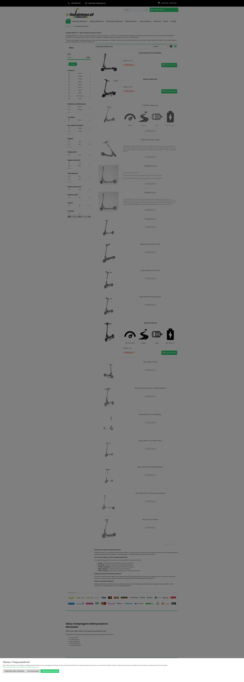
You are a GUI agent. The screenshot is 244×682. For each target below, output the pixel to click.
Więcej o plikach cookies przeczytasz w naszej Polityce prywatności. (21, 667)
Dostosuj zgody (33, 671)
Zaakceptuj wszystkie (50, 671)
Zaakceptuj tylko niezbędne (14, 671)
